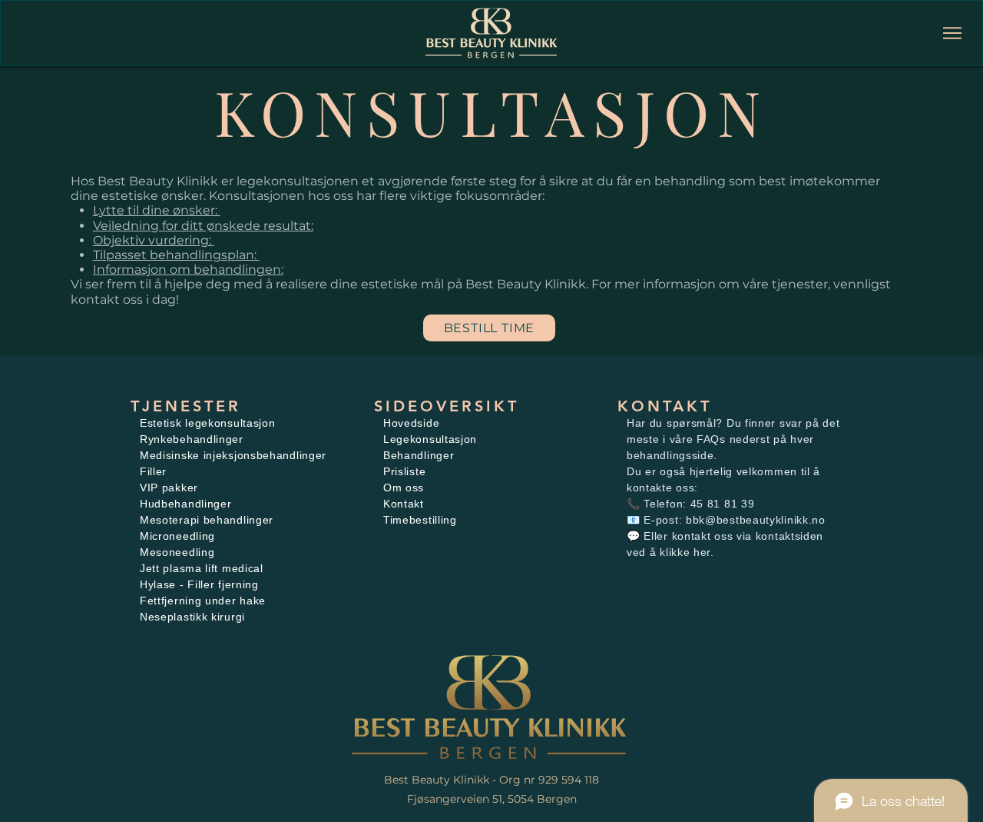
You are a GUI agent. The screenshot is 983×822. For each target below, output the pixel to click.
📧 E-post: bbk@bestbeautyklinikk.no (726, 520)
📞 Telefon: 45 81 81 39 (690, 504)
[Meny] (953, 33)
